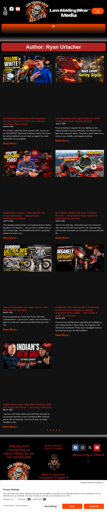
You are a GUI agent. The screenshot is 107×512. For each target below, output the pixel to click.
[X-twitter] (5, 9)
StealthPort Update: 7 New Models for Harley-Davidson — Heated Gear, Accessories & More (24, 216)
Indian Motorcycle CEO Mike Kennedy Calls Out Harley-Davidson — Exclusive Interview (27, 406)
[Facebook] (11, 9)
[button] (53, 26)
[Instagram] (5, 13)
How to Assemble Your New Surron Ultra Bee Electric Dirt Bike (25, 308)
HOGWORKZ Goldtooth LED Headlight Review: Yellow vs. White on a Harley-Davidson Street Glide (24, 121)
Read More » (10, 143)
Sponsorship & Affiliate (88, 455)
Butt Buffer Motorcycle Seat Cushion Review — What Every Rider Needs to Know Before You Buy (76, 216)
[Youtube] (18, 9)
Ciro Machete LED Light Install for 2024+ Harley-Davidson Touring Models (77, 120)
